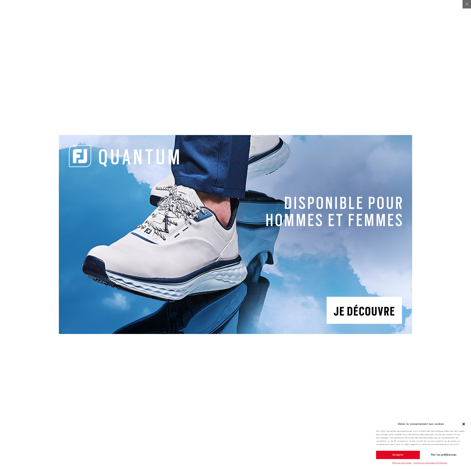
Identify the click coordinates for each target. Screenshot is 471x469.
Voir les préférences (443, 455)
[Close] (467, 4)
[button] (463, 424)
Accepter (398, 455)
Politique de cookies (401, 463)
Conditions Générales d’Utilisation (430, 463)
